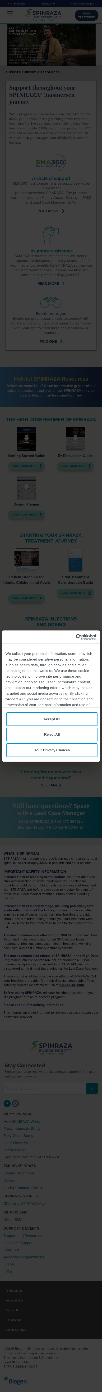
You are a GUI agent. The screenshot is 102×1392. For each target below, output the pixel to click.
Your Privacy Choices (52, 750)
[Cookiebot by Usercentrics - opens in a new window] (76, 637)
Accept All (51, 719)
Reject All (52, 734)
